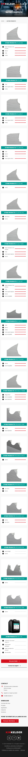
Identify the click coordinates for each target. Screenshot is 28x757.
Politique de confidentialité (13, 748)
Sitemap (22, 750)
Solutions (3, 712)
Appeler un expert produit (10, 693)
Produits (3, 705)
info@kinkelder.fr (8, 696)
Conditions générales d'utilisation (13, 746)
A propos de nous (5, 703)
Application (4, 707)
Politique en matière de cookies (10, 750)
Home (2, 21)
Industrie (3, 710)
